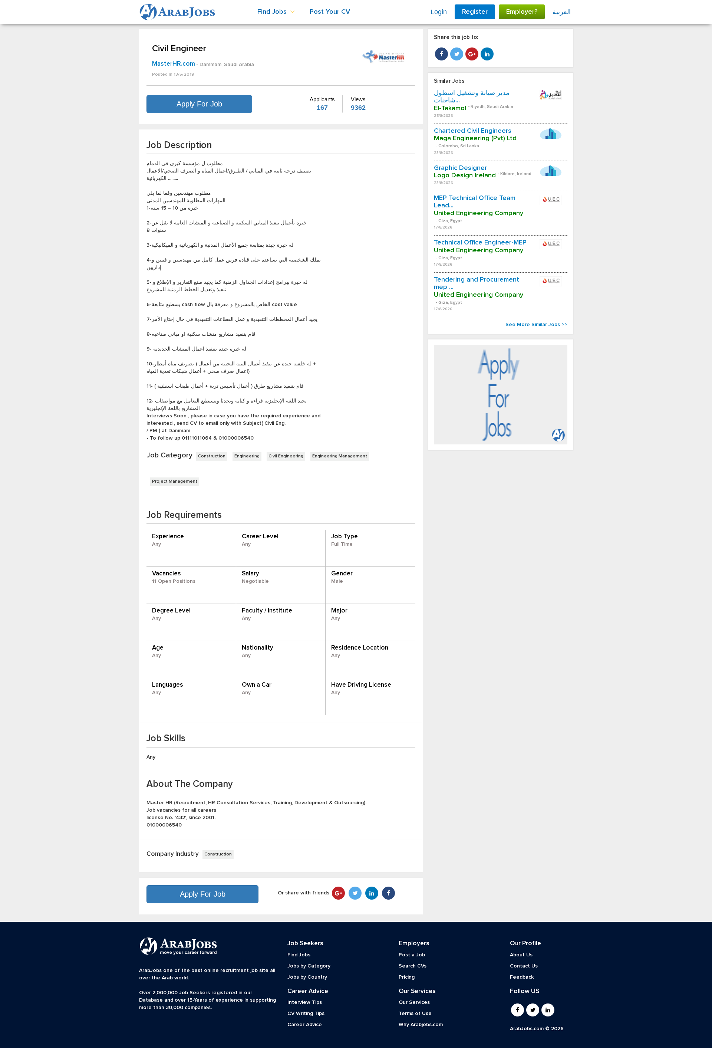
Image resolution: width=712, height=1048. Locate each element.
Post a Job (412, 954)
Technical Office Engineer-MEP (480, 242)
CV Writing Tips (305, 1013)
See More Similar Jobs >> (536, 324)
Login (439, 12)
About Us (521, 954)
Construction (211, 456)
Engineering (247, 456)
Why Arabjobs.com (421, 1024)
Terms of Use (415, 1013)
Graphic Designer (460, 168)
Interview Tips (304, 1002)
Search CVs (412, 966)
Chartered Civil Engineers (472, 131)
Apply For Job (199, 104)
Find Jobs (298, 954)
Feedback (522, 977)
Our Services (414, 1002)
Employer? (521, 12)
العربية (562, 12)
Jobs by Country (307, 977)
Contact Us (524, 966)
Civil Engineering (285, 456)
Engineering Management (339, 456)
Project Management (174, 481)
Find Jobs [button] (273, 12)
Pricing (407, 977)
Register (475, 12)
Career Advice (304, 1024)
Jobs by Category (308, 966)
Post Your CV (330, 12)
